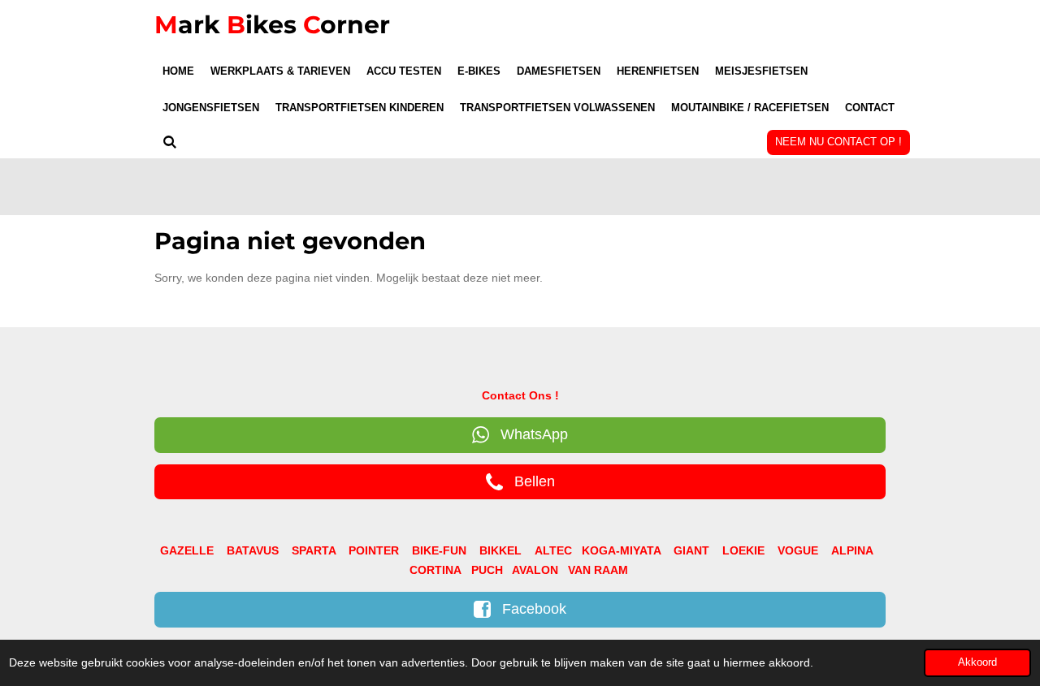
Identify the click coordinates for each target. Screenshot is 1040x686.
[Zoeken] (169, 142)
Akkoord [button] (977, 662)
